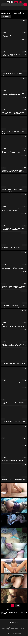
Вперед (17, 605)
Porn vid (19, 633)
